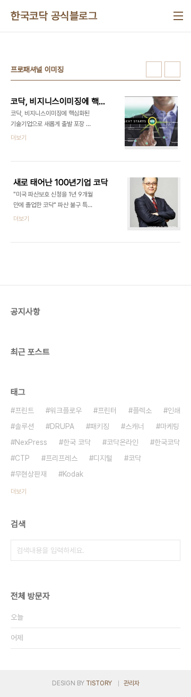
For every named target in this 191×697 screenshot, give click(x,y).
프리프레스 (61, 458)
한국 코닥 (77, 442)
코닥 (134, 458)
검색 (170, 550)
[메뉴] (178, 16)
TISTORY (99, 683)
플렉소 (142, 410)
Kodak (73, 474)
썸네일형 (154, 69)
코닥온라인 (122, 442)
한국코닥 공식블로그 (54, 16)
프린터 (107, 410)
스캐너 (134, 426)
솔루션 (24, 426)
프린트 (24, 410)
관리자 (132, 683)
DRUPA (62, 426)
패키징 (99, 426)
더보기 (19, 491)
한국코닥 (167, 442)
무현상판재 (31, 474)
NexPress (31, 442)
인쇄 (174, 410)
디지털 (102, 458)
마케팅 (169, 426)
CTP (22, 458)
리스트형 (172, 69)
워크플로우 (66, 410)
